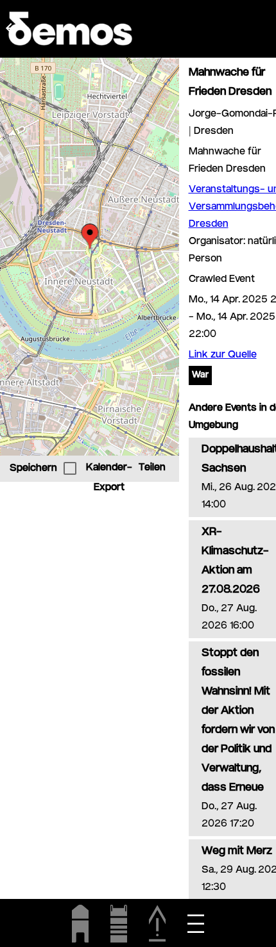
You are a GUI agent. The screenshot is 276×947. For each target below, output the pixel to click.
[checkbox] (70, 468)
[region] (89, 257)
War (200, 375)
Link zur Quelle (223, 355)
